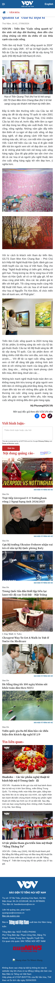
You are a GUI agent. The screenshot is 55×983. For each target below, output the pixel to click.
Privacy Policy (43, 441)
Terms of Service (8, 443)
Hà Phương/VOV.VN (41, 405)
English (49, 4)
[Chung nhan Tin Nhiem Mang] (27, 960)
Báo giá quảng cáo (11, 916)
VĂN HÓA (14, 12)
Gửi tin (11, 448)
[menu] (6, 4)
